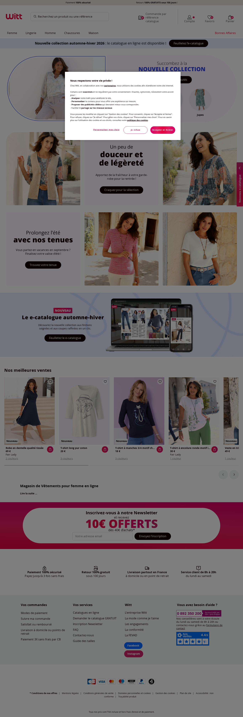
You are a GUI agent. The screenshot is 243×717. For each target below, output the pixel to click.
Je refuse (135, 129)
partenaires (110, 85)
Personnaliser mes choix (106, 129)
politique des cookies (137, 120)
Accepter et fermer (162, 129)
